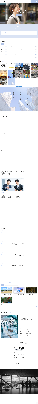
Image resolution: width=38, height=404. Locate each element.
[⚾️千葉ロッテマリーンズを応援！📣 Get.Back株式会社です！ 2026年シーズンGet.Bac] (19, 74)
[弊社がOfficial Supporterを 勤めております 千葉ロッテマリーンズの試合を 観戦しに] (3, 81)
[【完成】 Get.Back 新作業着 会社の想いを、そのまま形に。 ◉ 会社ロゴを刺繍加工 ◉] (26, 66)
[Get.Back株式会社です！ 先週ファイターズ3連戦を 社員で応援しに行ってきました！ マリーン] (26, 74)
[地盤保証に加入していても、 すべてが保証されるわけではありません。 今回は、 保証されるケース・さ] (3, 66)
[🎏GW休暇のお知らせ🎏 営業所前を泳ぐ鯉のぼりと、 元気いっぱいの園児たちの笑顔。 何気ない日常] (11, 74)
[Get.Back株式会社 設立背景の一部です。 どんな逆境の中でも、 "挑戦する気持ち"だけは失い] (3, 74)
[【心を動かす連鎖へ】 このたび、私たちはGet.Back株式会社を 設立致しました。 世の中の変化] (11, 81)
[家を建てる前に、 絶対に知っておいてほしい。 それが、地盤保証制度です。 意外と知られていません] (11, 66)
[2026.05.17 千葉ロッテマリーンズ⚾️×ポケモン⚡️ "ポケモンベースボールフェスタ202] (34, 66)
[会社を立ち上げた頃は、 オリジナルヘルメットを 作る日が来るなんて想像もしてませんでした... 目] (19, 66)
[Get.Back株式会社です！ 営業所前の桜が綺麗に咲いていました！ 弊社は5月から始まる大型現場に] (34, 74)
